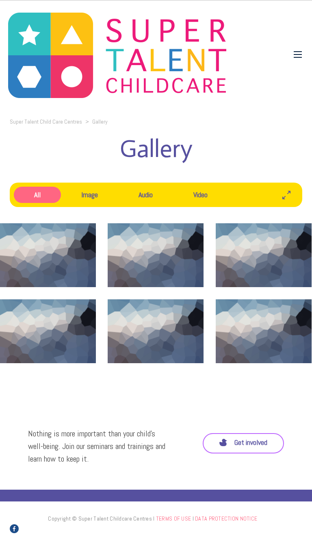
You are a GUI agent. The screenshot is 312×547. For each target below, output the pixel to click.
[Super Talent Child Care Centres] (117, 54)
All (37, 194)
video (200, 194)
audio (146, 194)
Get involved (250, 442)
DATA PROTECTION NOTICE (226, 518)
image (89, 194)
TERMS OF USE (173, 518)
